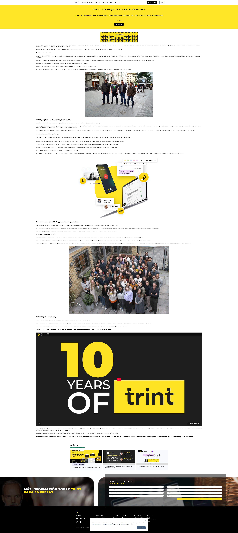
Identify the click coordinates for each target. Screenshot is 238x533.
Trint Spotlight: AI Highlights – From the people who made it (151, 466)
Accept (141, 527)
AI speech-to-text (69, 63)
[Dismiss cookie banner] (145, 521)
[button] (85, 2)
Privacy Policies (99, 515)
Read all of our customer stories (77, 447)
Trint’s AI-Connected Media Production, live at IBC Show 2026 (86, 467)
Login (162, 2)
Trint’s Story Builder (45, 428)
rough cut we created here (63, 430)
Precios (110, 2)
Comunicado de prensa (78, 464)
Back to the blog (119, 24)
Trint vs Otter (124, 517)
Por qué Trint (116, 2)
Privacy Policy (130, 524)
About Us (115, 517)
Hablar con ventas (152, 2)
